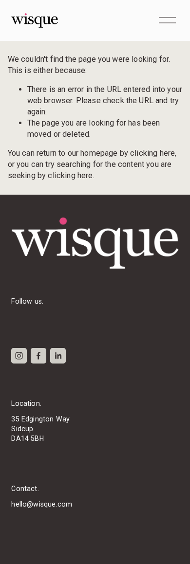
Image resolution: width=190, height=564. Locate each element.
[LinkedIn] (58, 356)
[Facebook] (38, 356)
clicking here (152, 153)
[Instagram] (19, 356)
